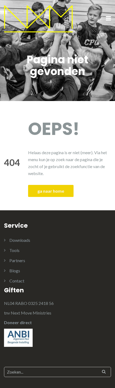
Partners (17, 260)
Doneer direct (18, 322)
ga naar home (50, 190)
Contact (16, 280)
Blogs (14, 270)
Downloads (19, 240)
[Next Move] (38, 18)
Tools (14, 250)
